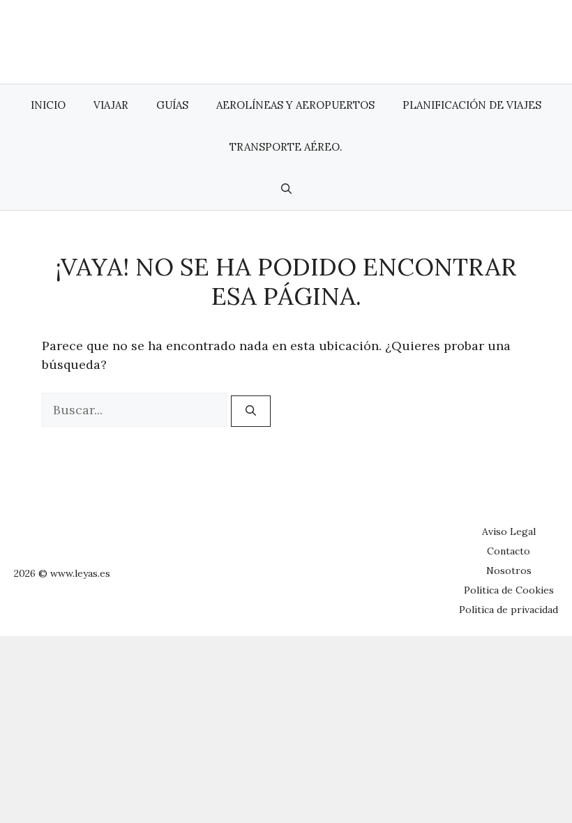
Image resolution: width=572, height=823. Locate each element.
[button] (286, 189)
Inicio (48, 105)
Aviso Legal (509, 531)
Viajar (110, 105)
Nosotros (509, 570)
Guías (172, 105)
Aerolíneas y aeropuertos (295, 105)
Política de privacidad (508, 609)
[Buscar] (251, 411)
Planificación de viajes (471, 105)
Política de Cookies (509, 590)
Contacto (508, 551)
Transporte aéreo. (286, 146)
